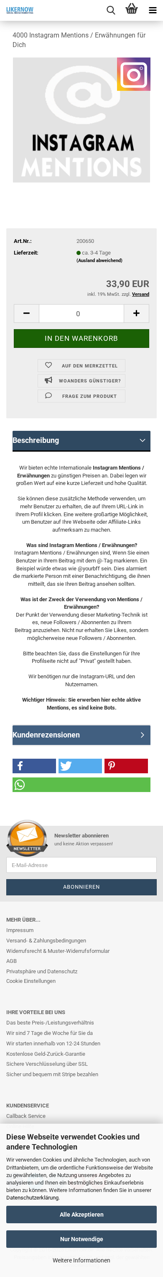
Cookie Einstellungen (31, 981)
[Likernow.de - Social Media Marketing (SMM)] (16, 10)
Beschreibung (36, 440)
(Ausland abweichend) (99, 260)
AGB (11, 961)
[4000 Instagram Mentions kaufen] (81, 119)
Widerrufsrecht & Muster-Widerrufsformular (58, 951)
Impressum (19, 930)
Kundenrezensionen (46, 734)
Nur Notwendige (81, 1239)
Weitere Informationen (81, 1260)
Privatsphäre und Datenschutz (41, 971)
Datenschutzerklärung (32, 1198)
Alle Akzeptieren (82, 1214)
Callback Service (26, 1116)
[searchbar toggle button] (110, 10)
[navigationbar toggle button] (152, 10)
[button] (34, 766)
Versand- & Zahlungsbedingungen (46, 940)
